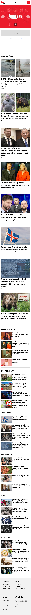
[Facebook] (16, 597)
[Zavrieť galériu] (28, 2)
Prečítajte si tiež (8, 329)
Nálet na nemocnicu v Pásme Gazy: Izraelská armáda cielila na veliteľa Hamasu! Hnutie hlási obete (21, 436)
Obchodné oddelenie (7, 604)
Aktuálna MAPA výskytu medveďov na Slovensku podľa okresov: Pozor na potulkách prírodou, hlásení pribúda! (20, 377)
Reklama (17, 581)
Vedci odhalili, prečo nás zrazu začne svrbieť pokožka (20, 476)
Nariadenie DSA (6, 594)
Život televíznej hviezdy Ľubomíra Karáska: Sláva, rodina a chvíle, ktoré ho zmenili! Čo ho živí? (21, 344)
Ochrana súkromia (6, 586)
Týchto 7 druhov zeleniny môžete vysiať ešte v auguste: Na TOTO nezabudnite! (20, 468)
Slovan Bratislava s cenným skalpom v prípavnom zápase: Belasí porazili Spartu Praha (20, 518)
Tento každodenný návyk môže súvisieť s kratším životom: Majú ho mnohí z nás (21, 486)
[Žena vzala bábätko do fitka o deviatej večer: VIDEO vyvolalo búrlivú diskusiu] (6, 461)
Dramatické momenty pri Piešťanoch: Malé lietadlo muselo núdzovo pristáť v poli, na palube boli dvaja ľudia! (20, 385)
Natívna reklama (18, 594)
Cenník (16, 590)
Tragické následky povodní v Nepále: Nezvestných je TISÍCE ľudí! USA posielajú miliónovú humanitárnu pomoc (20, 445)
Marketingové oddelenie (8, 607)
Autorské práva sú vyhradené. (21, 601)
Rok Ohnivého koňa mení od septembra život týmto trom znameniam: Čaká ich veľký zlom (21, 542)
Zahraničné (6, 413)
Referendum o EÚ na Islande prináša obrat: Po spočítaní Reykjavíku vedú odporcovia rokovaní (19, 419)
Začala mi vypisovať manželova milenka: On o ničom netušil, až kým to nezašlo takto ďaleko (20, 560)
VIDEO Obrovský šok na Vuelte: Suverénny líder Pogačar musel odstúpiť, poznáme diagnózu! (20, 501)
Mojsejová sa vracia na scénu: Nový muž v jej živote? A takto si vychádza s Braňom (21, 334)
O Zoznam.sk (6, 581)
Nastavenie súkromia (7, 588)
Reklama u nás (18, 584)
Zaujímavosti (7, 454)
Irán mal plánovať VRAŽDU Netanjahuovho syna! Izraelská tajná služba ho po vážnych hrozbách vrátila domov (20, 427)
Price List (17, 592)
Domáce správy (7, 371)
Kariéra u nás (5, 590)
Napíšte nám (5, 592)
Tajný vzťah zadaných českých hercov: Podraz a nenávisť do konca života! (20, 352)
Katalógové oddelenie (7, 606)
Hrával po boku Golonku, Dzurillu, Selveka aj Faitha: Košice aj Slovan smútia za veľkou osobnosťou (19, 510)
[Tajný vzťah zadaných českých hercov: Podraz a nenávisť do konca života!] (6, 354)
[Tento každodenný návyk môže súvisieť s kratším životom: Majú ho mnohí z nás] (6, 487)
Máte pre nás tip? (6, 609)
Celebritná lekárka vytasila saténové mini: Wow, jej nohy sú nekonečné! (20, 361)
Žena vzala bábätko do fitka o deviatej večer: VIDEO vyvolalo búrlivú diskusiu (20, 459)
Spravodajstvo (6, 600)
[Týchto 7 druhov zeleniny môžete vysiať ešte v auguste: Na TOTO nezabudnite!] (6, 470)
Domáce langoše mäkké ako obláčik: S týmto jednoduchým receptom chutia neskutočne (20, 551)
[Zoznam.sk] (18, 604)
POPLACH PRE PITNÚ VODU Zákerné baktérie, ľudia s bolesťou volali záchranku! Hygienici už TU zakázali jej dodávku (19, 404)
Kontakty (5, 597)
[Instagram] (19, 597)
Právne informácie (6, 584)
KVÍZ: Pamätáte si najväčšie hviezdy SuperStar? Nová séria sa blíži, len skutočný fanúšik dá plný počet (20, 570)
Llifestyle (5, 537)
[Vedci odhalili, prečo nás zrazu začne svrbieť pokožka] (6, 478)
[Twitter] (22, 597)
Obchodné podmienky (20, 588)
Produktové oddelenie (7, 602)
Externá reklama (18, 586)
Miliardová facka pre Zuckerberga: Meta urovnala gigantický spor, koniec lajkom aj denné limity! (21, 394)
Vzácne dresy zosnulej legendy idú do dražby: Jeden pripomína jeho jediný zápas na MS (20, 527)
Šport (3, 496)
